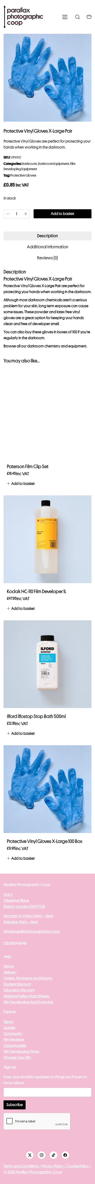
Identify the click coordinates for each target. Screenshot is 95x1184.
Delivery (10, 972)
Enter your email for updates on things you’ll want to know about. (45, 1080)
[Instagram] (41, 1155)
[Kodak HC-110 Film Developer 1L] (47, 539)
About (9, 966)
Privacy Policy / (54, 1166)
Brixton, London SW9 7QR (24, 907)
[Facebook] (65, 1155)
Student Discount (17, 984)
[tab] (47, 236)
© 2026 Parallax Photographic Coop (33, 1172)
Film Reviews (14, 1040)
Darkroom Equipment (53, 164)
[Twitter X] (30, 1155)
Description (47, 236)
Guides (9, 1028)
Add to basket (62, 214)
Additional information (47, 247)
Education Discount (19, 990)
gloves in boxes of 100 (59, 332)
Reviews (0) (47, 258)
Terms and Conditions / (22, 1166)
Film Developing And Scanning (28, 1002)
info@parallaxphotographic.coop (32, 931)
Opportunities (15, 1046)
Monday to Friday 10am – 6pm (28, 916)
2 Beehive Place (16, 901)
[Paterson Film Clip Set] (47, 414)
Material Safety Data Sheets (26, 996)
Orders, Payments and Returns (28, 978)
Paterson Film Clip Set (27, 466)
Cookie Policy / (79, 1166)
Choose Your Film (17, 1058)
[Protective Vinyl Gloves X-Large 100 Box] (47, 789)
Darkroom (29, 164)
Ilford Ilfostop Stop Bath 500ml (36, 716)
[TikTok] (53, 1155)
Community (13, 1034)
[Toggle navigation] (64, 17)
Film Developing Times (21, 1052)
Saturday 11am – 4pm (21, 922)
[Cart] (89, 17)
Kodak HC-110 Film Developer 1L (36, 591)
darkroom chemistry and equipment (56, 346)
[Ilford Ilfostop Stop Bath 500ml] (47, 664)
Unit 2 (8, 895)
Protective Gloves (23, 175)
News (8, 1022)
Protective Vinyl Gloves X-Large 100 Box (44, 841)
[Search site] (77, 17)
